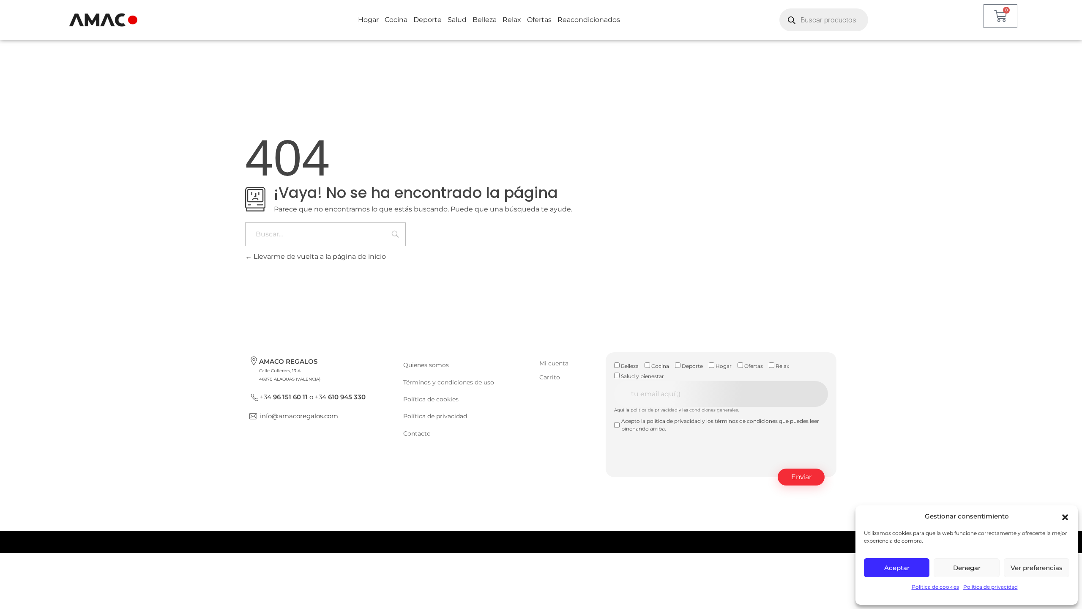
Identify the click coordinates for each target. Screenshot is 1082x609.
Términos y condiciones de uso (448, 382)
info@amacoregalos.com (299, 416)
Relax (512, 20)
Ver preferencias (1037, 568)
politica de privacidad (654, 410)
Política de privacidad (990, 587)
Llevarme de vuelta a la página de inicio (319, 256)
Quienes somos (426, 365)
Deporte (427, 20)
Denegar (967, 568)
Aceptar (897, 568)
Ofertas (539, 20)
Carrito (549, 377)
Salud (457, 20)
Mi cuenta (553, 363)
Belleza (485, 20)
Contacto (417, 433)
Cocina (396, 20)
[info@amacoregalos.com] (253, 416)
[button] (1065, 516)
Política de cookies (935, 587)
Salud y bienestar (642, 376)
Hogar (368, 20)
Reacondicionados (588, 20)
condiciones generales (713, 410)
